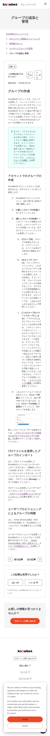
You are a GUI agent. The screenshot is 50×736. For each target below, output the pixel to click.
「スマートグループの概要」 (24, 159)
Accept (25, 719)
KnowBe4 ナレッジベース (17, 34)
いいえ (37, 75)
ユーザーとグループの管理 (21, 48)
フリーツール (25, 678)
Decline (25, 726)
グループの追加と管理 (19, 53)
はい (28, 75)
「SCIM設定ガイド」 (21, 546)
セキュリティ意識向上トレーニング (24, 38)
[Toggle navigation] (45, 3)
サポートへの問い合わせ (25, 621)
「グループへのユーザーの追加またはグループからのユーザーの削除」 (24, 435)
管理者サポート (16, 43)
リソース (25, 672)
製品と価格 (25, 665)
